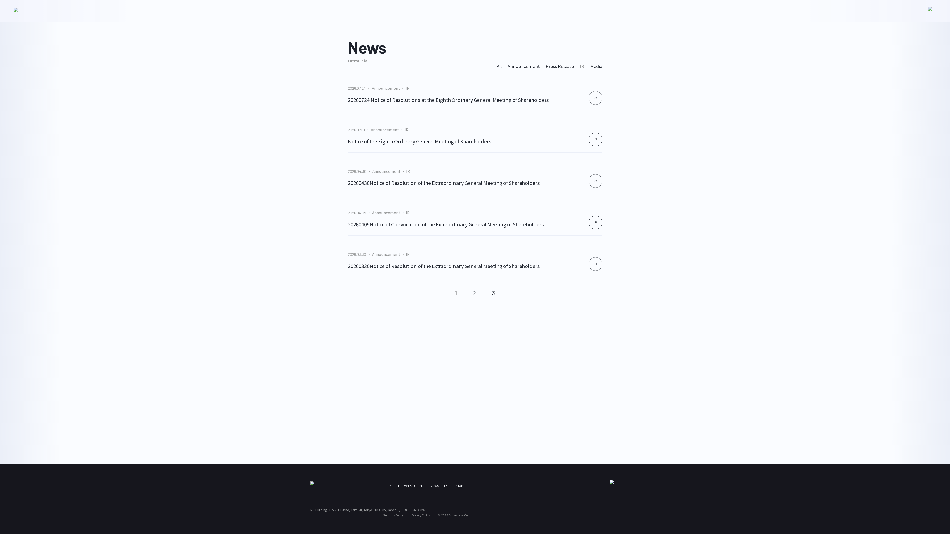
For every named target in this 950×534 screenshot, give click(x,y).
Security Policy (393, 515)
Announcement (524, 66)
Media (596, 66)
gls (423, 486)
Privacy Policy (420, 515)
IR (582, 66)
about (394, 486)
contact (458, 486)
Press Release (560, 66)
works (409, 486)
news (434, 486)
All (499, 66)
